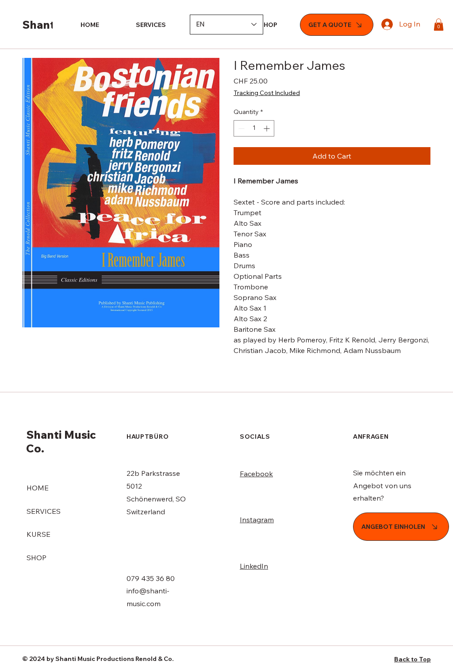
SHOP (36, 557)
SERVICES (44, 511)
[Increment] (267, 128)
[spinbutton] (254, 128)
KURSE (38, 534)
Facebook (256, 473)
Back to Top (412, 659)
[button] (439, 24)
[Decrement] (240, 128)
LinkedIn (254, 566)
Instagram (257, 519)
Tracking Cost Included (267, 93)
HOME (38, 487)
